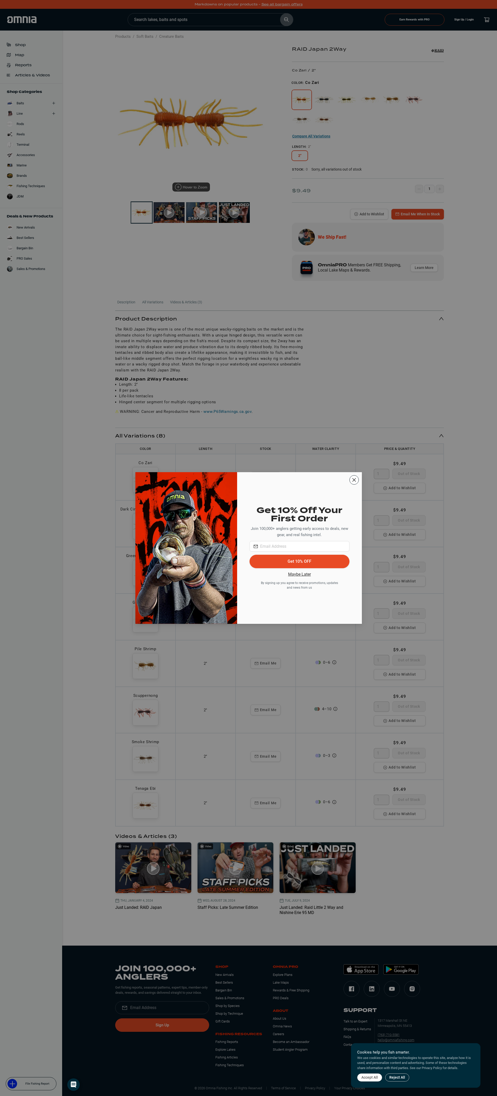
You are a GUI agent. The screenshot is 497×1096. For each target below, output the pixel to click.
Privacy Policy (432, 1068)
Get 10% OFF (299, 561)
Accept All (369, 1077)
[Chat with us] (73, 1084)
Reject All (397, 1077)
